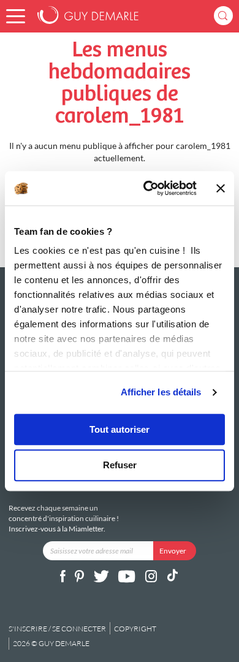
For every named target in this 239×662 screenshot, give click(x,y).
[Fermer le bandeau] (220, 188)
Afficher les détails (161, 392)
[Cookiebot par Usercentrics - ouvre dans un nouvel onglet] (147, 188)
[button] (15, 16)
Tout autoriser (119, 429)
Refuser (120, 465)
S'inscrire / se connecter (57, 628)
